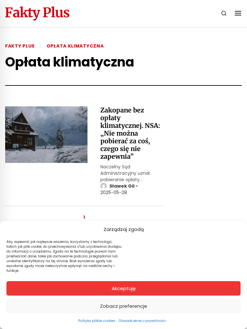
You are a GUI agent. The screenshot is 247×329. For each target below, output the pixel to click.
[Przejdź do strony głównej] (37, 13)
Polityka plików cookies (96, 320)
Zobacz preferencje (123, 306)
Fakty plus (20, 46)
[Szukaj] (224, 13)
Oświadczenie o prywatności (142, 320)
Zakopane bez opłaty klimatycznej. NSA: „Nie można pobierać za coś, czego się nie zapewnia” (130, 133)
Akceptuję (124, 288)
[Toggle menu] (238, 13)
